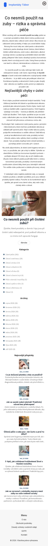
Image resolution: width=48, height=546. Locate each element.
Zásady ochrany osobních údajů (24, 527)
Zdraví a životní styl (14, 275)
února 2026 (11, 328)
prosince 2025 (12, 336)
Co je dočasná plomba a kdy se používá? (24, 375)
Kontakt (24, 535)
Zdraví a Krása (12, 271)
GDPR (24, 531)
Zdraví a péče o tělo (14, 283)
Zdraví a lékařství (13, 267)
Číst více (24, 243)
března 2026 (12, 324)
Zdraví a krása (12, 263)
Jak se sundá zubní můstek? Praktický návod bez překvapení (24, 403)
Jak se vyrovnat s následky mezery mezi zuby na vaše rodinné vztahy (24, 492)
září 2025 (10, 349)
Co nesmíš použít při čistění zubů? (24, 221)
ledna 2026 (11, 332)
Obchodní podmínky (24, 523)
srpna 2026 (11, 303)
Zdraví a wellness (13, 258)
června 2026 (11, 311)
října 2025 (11, 345)
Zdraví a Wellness (13, 288)
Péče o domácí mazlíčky (16, 279)
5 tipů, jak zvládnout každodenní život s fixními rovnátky (24, 462)
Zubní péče (12, 254)
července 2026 (12, 307)
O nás (24, 519)
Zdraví (9, 292)
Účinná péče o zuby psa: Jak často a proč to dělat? (24, 433)
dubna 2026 (11, 320)
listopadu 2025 (13, 341)
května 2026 (12, 316)
